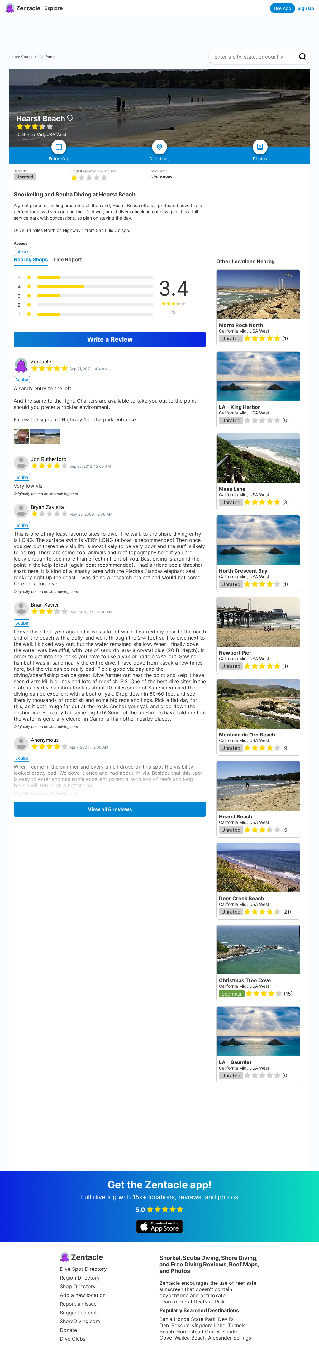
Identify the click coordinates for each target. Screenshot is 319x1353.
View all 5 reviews (110, 809)
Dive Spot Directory (83, 1269)
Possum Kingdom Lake (198, 1325)
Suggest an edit (78, 1312)
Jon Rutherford (49, 459)
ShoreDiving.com (80, 1321)
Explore (53, 8)
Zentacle (41, 361)
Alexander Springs (229, 1338)
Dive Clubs (72, 1339)
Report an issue (78, 1304)
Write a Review (110, 339)
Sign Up (306, 8)
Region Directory (80, 1278)
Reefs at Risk (209, 1302)
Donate (68, 1330)
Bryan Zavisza (47, 507)
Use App (282, 8)
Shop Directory (78, 1286)
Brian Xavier (45, 605)
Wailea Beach (190, 1338)
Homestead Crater (198, 1331)
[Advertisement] (162, 30)
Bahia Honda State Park (188, 1319)
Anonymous (45, 740)
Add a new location (83, 1295)
